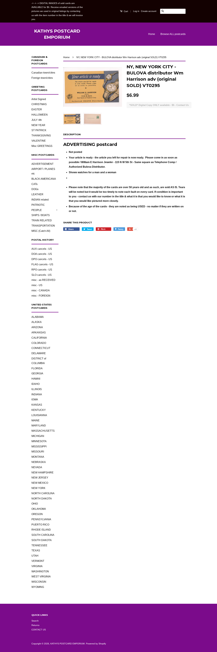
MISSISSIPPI (39, 446)
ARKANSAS (38, 332)
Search (35, 621)
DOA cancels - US (41, 254)
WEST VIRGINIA (41, 576)
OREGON (37, 514)
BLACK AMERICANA (43, 178)
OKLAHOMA (38, 509)
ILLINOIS (36, 389)
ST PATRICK (38, 130)
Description (72, 134)
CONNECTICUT (40, 348)
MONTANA (37, 456)
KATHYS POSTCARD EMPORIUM (57, 34)
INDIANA (36, 394)
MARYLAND (38, 425)
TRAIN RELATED (41, 220)
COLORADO (38, 343)
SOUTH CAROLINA (42, 535)
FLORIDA (37, 368)
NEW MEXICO (39, 482)
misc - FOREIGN (40, 295)
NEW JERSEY (39, 477)
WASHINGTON (40, 571)
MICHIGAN (37, 436)
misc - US (36, 285)
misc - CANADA (40, 290)
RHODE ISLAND (41, 529)
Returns (35, 625)
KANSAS (36, 404)
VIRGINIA (37, 566)
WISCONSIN (38, 581)
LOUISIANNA (39, 415)
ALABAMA (37, 317)
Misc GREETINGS (41, 146)
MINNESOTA (39, 441)
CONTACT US (38, 630)
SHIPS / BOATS (40, 215)
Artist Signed (38, 99)
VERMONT (37, 561)
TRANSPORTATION (43, 225)
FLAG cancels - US (42, 264)
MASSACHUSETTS (43, 430)
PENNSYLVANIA (41, 519)
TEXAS (35, 550)
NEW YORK (38, 488)
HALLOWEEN (39, 114)
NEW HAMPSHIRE (42, 472)
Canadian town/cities (43, 72)
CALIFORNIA (39, 337)
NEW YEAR (38, 125)
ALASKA (36, 322)
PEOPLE (36, 210)
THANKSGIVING (41, 135)
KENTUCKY (38, 410)
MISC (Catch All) (40, 231)
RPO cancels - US (41, 269)
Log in (136, 11)
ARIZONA (37, 327)
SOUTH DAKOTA (41, 540)
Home (151, 34)
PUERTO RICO (40, 524)
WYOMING (37, 587)
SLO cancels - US (41, 275)
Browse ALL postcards (173, 34)
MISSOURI (37, 451)
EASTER (36, 109)
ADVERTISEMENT (42, 164)
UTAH (34, 555)
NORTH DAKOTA (41, 498)
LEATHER (37, 194)
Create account (148, 11)
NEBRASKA (38, 462)
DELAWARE (38, 353)
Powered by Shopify (96, 643)
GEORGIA (37, 373)
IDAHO (35, 384)
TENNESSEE (39, 545)
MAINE (35, 420)
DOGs (34, 189)
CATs (34, 184)
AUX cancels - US (41, 248)
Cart (125, 11)
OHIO (34, 503)
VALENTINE (38, 140)
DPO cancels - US (41, 259)
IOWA (34, 399)
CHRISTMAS (39, 104)
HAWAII (35, 378)
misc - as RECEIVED (43, 280)
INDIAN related (40, 199)
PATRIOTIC (38, 205)
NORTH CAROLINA (42, 493)
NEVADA (36, 467)
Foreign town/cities (42, 78)
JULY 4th (36, 120)
